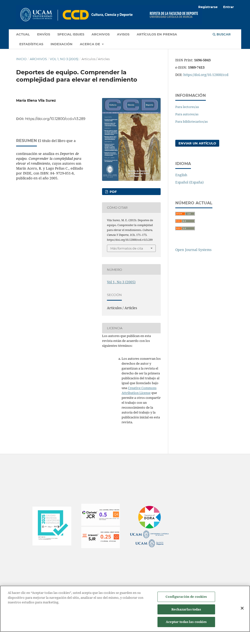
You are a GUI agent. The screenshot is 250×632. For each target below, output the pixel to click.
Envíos (43, 34)
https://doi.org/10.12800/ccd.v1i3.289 (55, 119)
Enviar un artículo (197, 143)
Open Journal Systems (193, 249)
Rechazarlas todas (186, 609)
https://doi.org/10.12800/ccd (206, 74)
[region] (125, 609)
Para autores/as (186, 114)
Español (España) (189, 182)
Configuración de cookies (186, 596)
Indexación (62, 44)
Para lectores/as (187, 107)
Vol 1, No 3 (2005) (64, 59)
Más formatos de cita (126, 248)
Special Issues (70, 34)
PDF (113, 192)
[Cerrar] (242, 608)
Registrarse (208, 7)
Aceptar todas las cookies (186, 622)
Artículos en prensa (157, 34)
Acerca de (90, 44)
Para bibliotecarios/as (191, 121)
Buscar (223, 34)
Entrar (228, 7)
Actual (23, 34)
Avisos (123, 34)
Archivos (101, 34)
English (181, 175)
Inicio (21, 59)
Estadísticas (31, 44)
